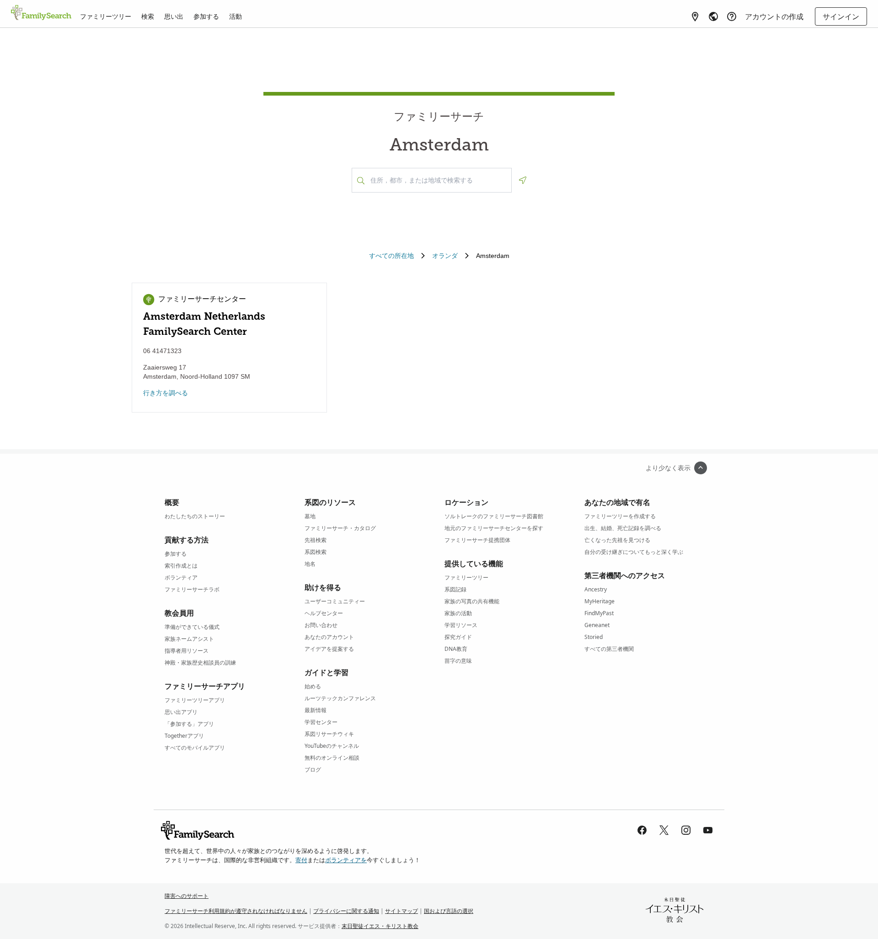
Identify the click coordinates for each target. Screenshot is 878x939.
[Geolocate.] (522, 180)
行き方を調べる (165, 393)
